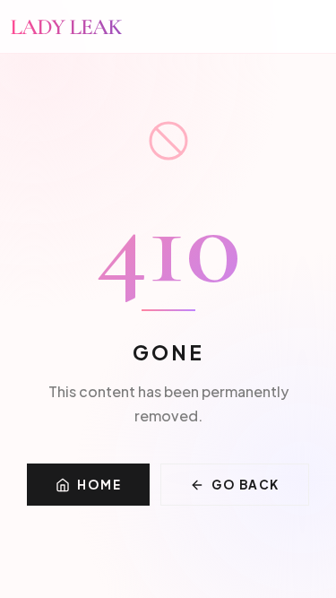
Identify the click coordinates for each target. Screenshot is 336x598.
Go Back (245, 484)
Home (99, 484)
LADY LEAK (66, 26)
